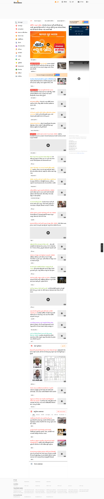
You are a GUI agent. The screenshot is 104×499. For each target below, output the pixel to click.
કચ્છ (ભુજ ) (47, 414)
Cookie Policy (78, 138)
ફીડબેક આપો (102, 247)
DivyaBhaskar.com (72, 143)
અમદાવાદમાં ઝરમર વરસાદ (17, 491)
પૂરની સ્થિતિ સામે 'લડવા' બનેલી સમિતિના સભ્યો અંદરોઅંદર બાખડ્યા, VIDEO (18, 489)
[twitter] (62, 60)
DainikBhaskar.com (73, 141)
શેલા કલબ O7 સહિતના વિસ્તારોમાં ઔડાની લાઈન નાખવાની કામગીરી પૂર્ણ (62, 489)
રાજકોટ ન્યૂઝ (59, 485)
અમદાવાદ (38, 414)
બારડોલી (32, 318)
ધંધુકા (32, 240)
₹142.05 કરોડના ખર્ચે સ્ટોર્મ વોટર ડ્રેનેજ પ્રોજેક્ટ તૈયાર (18, 492)
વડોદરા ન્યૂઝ (81, 485)
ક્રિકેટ (32, 86)
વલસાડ (32, 284)
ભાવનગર (32, 406)
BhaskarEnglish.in (72, 144)
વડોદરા (32, 263)
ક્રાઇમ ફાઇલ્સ (34, 119)
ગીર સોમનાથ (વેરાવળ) (63, 414)
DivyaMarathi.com (72, 146)
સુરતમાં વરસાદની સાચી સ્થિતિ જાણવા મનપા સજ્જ (40, 491)
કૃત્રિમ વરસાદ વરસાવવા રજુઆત (84, 489)
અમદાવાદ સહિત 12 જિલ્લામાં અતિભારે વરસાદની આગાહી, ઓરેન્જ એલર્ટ (40, 492)
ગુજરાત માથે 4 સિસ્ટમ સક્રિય (83, 491)
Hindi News (15, 481)
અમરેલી (32, 219)
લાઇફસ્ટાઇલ (33, 175)
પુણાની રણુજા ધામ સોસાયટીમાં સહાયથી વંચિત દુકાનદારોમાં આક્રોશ (73, 491)
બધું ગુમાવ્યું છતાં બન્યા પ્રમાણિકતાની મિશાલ (51, 492)
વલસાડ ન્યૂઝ (26, 485)
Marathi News (26, 481)
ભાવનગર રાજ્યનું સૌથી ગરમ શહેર (51, 491)
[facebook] (59, 60)
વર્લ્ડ (31, 341)
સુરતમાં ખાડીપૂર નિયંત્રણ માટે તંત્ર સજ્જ (29, 492)
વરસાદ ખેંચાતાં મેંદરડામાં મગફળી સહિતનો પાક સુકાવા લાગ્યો (29, 489)
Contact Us (71, 138)
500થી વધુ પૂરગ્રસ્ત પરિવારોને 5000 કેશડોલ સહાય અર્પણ (51, 489)
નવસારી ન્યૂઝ (15, 485)
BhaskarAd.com (72, 149)
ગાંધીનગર (32, 384)
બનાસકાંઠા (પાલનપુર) (35, 198)
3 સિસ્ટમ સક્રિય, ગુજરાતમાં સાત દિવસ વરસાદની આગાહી (73, 489)
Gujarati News (37, 481)
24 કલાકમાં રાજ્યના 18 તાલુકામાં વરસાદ (62, 491)
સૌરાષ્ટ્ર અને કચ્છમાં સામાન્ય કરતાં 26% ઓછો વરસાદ (40, 489)
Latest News (48, 481)
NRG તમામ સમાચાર (61, 411)
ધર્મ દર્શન (32, 108)
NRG (34, 414)
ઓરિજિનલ (33, 71)
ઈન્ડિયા (32, 164)
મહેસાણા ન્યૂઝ (37, 485)
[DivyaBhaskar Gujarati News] (17, 3)
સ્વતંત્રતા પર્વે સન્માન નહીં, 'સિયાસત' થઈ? (73, 492)
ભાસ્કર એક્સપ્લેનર (35, 130)
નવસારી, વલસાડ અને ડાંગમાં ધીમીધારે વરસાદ (62, 492)
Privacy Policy (83, 138)
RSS (74, 138)
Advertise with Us (72, 135)
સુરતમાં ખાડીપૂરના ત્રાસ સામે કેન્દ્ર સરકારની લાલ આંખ (29, 491)
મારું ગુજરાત (33, 59)
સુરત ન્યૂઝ (70, 485)
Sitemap (77, 135)
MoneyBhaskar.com (73, 148)
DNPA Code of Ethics (80, 153)
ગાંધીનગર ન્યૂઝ (48, 485)
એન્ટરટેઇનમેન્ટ (34, 329)
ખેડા (52, 414)
